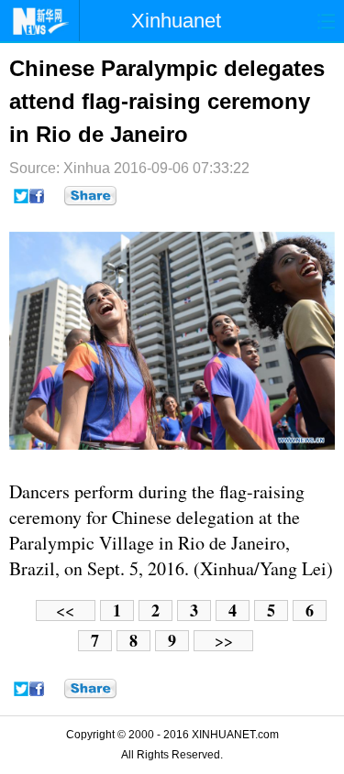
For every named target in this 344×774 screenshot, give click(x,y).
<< (65, 610)
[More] (90, 196)
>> (224, 640)
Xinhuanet (176, 20)
